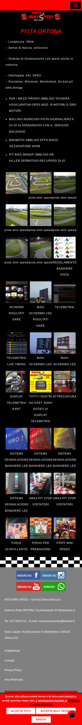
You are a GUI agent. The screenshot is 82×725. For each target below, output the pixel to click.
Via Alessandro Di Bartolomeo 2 (55, 610)
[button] (75, 5)
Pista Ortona (41, 31)
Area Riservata (14, 679)
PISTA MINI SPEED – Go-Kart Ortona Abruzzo (33, 599)
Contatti (9, 660)
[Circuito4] (65, 225)
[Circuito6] (41, 257)
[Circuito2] (17, 225)
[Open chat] (72, 715)
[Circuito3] (41, 225)
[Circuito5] (17, 257)
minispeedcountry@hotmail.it (57, 621)
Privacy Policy (13, 670)
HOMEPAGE (12, 650)
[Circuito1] (65, 192)
